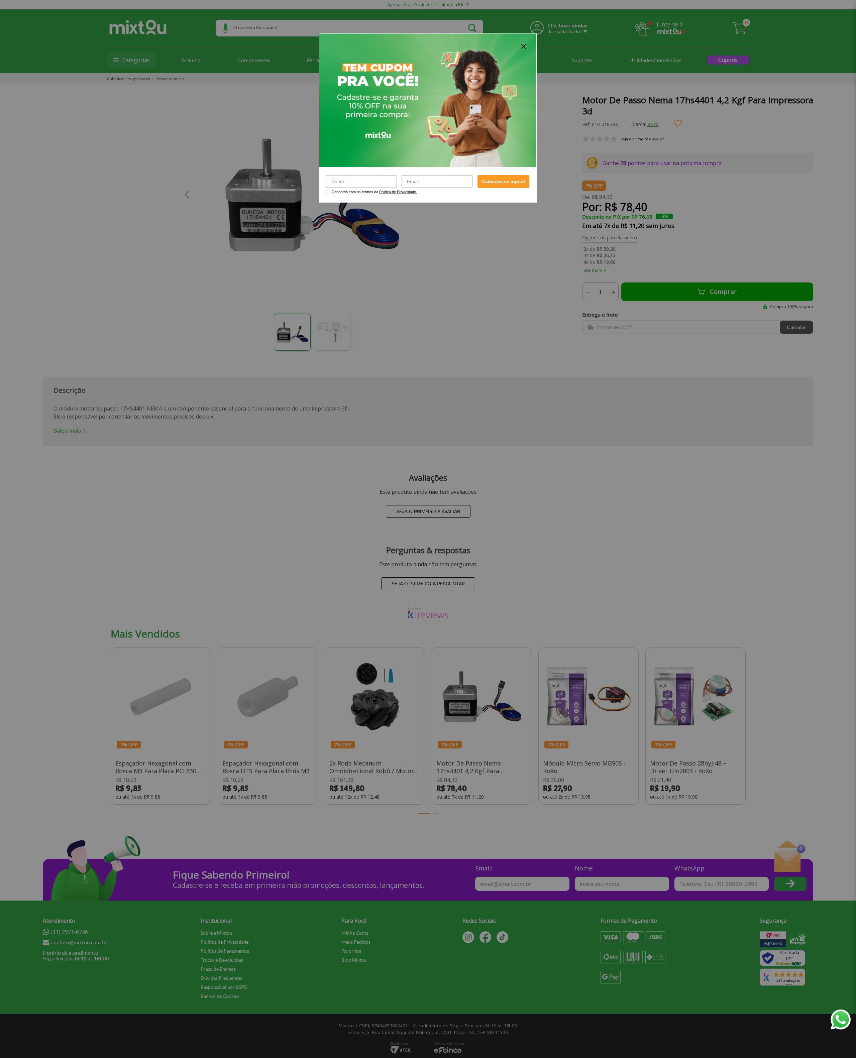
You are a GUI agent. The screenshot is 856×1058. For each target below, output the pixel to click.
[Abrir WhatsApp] (841, 1020)
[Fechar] (523, 46)
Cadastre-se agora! (503, 181)
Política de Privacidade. (398, 192)
